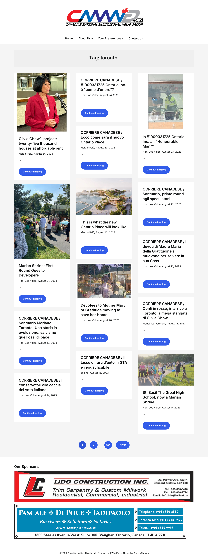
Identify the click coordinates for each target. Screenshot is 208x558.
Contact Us (136, 38)
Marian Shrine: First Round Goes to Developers (36, 270)
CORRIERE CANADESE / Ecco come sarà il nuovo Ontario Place (102, 137)
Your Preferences (109, 38)
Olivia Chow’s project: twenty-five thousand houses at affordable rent (41, 143)
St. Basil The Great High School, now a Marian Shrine (163, 397)
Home (69, 38)
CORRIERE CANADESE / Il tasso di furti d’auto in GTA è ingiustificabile (104, 362)
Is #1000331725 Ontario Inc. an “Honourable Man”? (164, 141)
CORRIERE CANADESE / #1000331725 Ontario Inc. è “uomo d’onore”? (103, 85)
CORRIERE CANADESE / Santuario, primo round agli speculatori (163, 194)
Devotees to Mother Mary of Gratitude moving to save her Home (103, 310)
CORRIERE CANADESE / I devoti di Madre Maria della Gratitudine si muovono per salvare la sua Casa (164, 251)
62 (108, 444)
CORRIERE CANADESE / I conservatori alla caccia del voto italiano (40, 385)
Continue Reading (32, 171)
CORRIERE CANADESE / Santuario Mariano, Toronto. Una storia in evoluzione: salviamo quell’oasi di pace (39, 328)
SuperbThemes (141, 553)
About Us (84, 38)
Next (123, 444)
